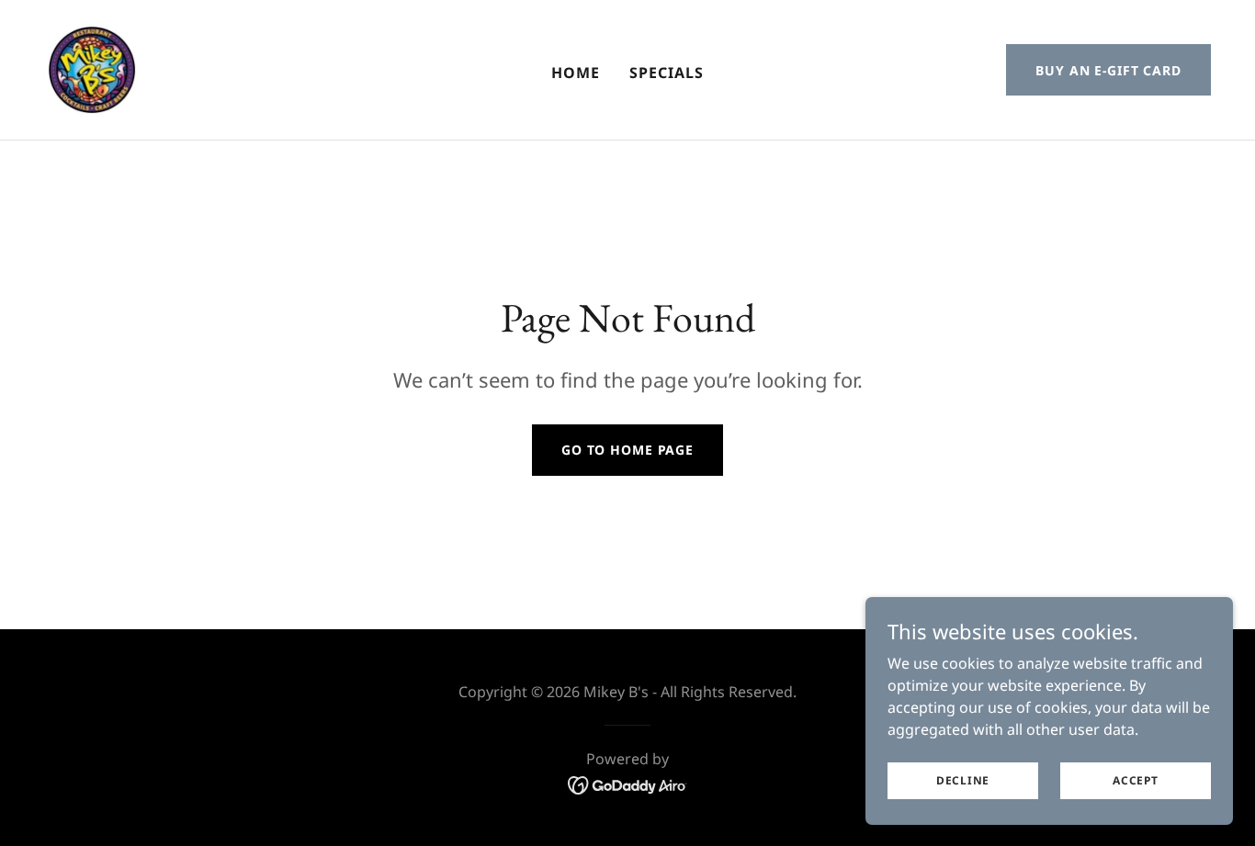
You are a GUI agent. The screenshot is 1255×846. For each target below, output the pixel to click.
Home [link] (575, 72)
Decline (962, 780)
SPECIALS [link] (666, 72)
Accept (1136, 780)
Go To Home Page (627, 449)
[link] (92, 68)
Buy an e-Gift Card (1108, 70)
